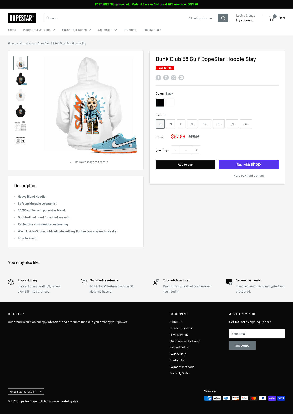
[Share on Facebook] (158, 77)
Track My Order (179, 373)
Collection (105, 29)
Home (12, 29)
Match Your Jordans (37, 29)
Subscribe (242, 345)
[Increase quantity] (196, 150)
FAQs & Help (177, 354)
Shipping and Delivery (184, 341)
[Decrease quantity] (175, 150)
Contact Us (177, 360)
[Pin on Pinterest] (166, 77)
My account (244, 20)
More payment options (248, 175)
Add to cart (185, 164)
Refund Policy (179, 347)
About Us (175, 321)
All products (26, 43)
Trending (130, 29)
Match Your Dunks (74, 29)
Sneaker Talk (152, 29)
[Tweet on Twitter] (173, 77)
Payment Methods (181, 367)
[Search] (223, 18)
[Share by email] (181, 77)
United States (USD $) (22, 391)
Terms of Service (181, 328)
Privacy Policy (178, 334)
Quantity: (162, 150)
